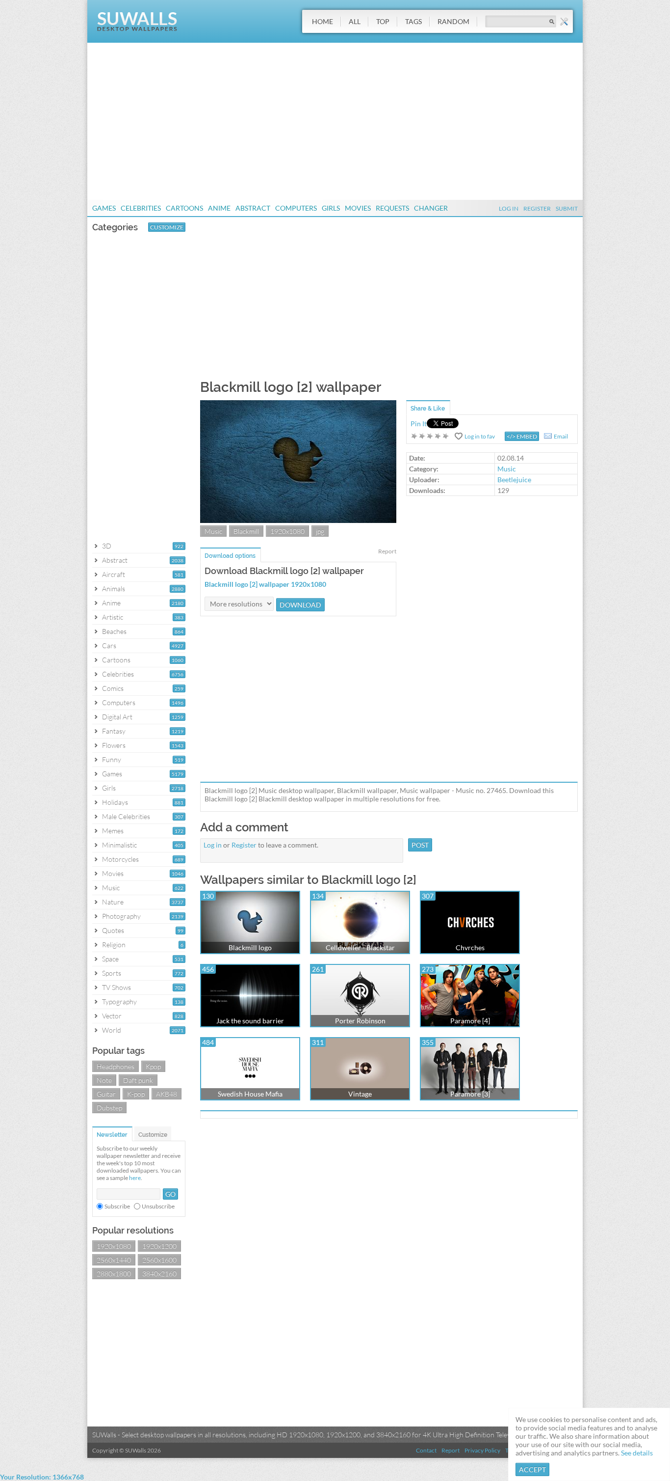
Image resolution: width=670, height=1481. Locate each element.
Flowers (114, 745)
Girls (331, 208)
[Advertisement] (335, 121)
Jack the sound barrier (250, 1020)
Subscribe (117, 1206)
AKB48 (166, 1094)
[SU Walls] (137, 29)
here (135, 1177)
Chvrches (470, 947)
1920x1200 (159, 1246)
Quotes (113, 930)
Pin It (419, 423)
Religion (114, 944)
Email (561, 436)
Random (453, 21)
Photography (121, 916)
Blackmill (246, 531)
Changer (431, 208)
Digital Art (117, 717)
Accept (532, 1469)
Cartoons (184, 208)
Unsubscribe (158, 1206)
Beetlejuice (514, 479)
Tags (413, 21)
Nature (113, 902)
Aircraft (113, 574)
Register (537, 208)
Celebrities (141, 208)
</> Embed (522, 436)
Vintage (360, 1094)
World (111, 1030)
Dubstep (109, 1107)
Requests (392, 208)
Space (110, 959)
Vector (112, 1016)
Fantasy (114, 731)
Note (104, 1080)
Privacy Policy (482, 1450)
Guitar (106, 1094)
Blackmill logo (250, 947)
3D (106, 546)
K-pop (136, 1094)
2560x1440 (114, 1260)
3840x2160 (159, 1273)
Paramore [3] (470, 1094)
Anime (219, 208)
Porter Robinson (360, 1020)
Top (382, 21)
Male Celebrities (126, 816)
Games (104, 208)
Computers (296, 208)
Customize (166, 227)
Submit (567, 208)
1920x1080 (114, 1246)
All (355, 21)
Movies (358, 208)
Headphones (115, 1066)
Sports (111, 973)
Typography (119, 1001)
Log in (213, 845)
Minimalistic (119, 845)
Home (322, 21)
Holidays (115, 802)
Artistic (112, 617)
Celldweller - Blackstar (360, 947)
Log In (508, 208)
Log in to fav (479, 436)
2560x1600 (159, 1260)
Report (387, 551)
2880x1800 (114, 1273)
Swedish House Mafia (250, 1094)
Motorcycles (120, 859)
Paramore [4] (470, 1020)
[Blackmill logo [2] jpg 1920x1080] (298, 520)
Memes (113, 830)
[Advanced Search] (564, 22)
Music (111, 887)
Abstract (252, 208)
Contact (426, 1450)
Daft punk (138, 1080)
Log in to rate (430, 436)
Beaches (114, 631)
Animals (113, 588)
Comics (113, 688)
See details (637, 1453)
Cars (109, 645)
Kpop (153, 1066)
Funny (111, 759)
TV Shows (116, 987)
